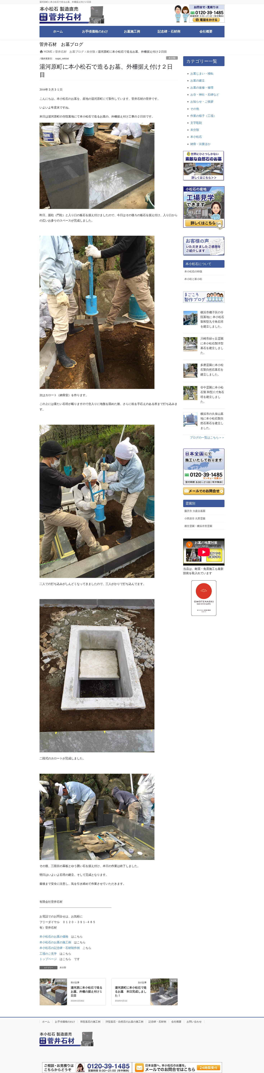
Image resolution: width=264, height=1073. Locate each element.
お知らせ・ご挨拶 (201, 101)
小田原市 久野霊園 (194, 518)
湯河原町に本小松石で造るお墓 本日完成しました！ (131, 991)
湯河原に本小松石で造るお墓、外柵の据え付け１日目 (86, 991)
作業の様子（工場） (203, 115)
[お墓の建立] (53, 988)
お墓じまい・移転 (201, 73)
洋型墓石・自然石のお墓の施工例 (124, 1021)
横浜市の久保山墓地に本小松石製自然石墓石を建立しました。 (211, 421)
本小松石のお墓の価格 (54, 936)
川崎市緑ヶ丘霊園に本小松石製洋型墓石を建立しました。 (211, 345)
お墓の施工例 (62, 942)
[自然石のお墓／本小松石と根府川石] (203, 166)
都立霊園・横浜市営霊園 (198, 526)
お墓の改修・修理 (201, 87)
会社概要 (176, 1021)
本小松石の (47, 942)
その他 (194, 108)
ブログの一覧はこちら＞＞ (207, 437)
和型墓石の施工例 (90, 1021)
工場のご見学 (48, 953)
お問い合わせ (194, 1021)
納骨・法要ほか (200, 144)
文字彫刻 (196, 122)
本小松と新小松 (193, 279)
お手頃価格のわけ (65, 1021)
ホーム (46, 1021)
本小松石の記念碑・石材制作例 (60, 947)
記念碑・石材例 (157, 1021)
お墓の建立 (197, 80)
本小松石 (196, 136)
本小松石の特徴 (193, 271)
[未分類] (164, 988)
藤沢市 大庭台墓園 (194, 510)
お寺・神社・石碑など (204, 94)
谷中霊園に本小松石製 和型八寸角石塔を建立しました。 (212, 394)
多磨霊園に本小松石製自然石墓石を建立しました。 (211, 369)
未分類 (171, 58)
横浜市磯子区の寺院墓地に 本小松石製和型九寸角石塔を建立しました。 (212, 319)
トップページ (48, 959)
